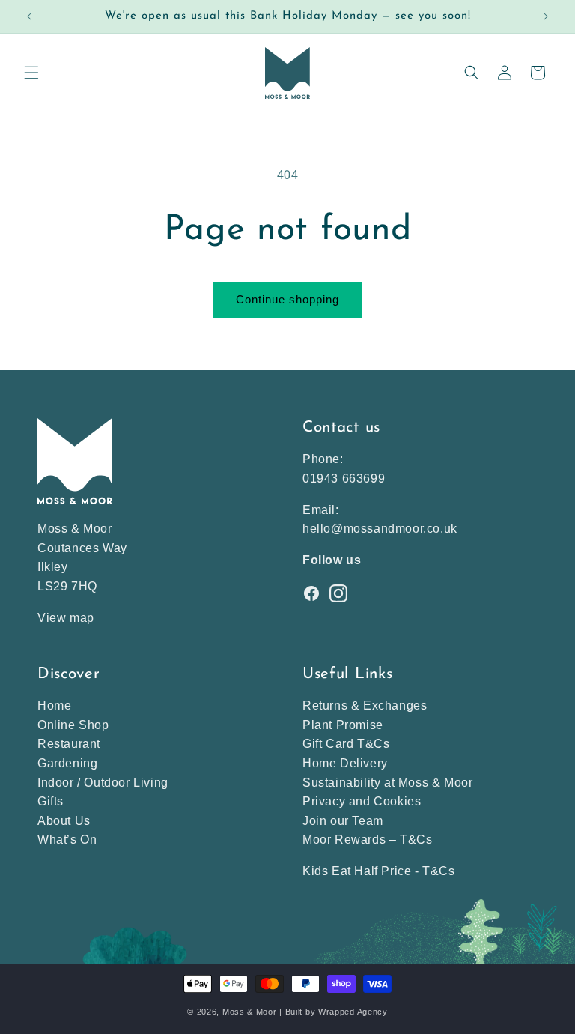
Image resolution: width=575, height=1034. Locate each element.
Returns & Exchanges (364, 705)
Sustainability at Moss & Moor (387, 782)
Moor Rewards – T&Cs (367, 839)
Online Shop (73, 725)
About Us (64, 820)
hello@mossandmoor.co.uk (379, 528)
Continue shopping (287, 299)
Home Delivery (345, 763)
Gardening (67, 763)
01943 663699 (343, 478)
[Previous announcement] (29, 16)
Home (54, 705)
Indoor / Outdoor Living (102, 782)
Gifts (50, 801)
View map (65, 617)
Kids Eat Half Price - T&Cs (378, 871)
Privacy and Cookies (361, 801)
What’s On (67, 839)
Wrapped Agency (353, 1011)
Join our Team (342, 820)
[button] (31, 72)
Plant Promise (342, 725)
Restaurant (68, 743)
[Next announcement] (545, 16)
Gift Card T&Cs (345, 743)
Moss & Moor (249, 1011)
